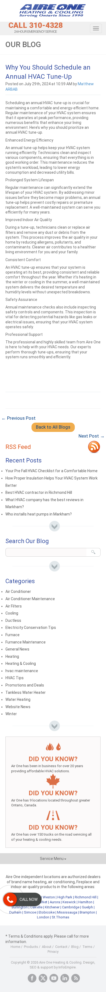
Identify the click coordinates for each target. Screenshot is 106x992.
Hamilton (85, 902)
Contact (61, 947)
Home (15, 947)
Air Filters (13, 606)
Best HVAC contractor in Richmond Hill (38, 492)
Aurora (55, 902)
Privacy (53, 952)
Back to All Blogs (53, 427)
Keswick (69, 902)
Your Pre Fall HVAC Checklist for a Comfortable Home (51, 471)
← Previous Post (18, 418)
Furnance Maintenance (25, 642)
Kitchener (52, 907)
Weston (49, 897)
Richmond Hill (85, 897)
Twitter (43, 978)
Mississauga (67, 912)
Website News (17, 707)
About (46, 947)
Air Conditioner (18, 591)
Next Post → (92, 436)
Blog (75, 947)
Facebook (32, 978)
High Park (64, 897)
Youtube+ (53, 978)
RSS (75, 978)
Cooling (11, 613)
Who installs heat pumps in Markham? (38, 514)
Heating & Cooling (20, 663)
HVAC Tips (14, 678)
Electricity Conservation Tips (30, 627)
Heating (12, 656)
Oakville (36, 907)
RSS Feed (18, 447)
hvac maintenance (21, 671)
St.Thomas (60, 917)
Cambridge (70, 907)
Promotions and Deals (24, 685)
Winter (11, 714)
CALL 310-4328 (35, 25)
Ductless (13, 620)
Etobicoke (47, 912)
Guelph (87, 907)
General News (17, 649)
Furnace (12, 635)
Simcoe (30, 912)
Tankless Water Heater (25, 692)
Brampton (87, 912)
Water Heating (17, 699)
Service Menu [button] (52, 858)
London (43, 917)
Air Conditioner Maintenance (30, 599)
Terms (87, 947)
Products (31, 947)
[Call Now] (10, 899)
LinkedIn (64, 978)
